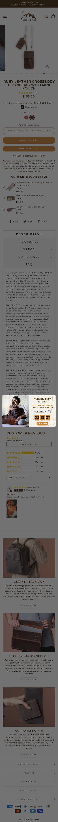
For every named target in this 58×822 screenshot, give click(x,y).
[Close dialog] (54, 397)
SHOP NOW (42, 424)
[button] (42, 412)
